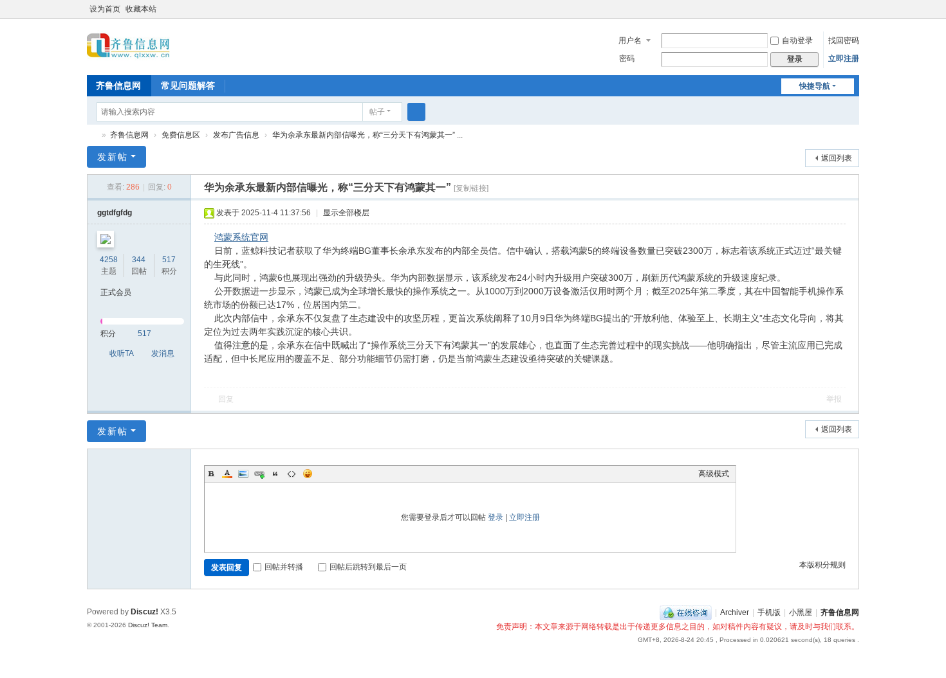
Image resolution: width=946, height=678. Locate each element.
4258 (109, 259)
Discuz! (144, 611)
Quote (275, 473)
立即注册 (843, 58)
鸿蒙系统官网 (241, 237)
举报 (834, 399)
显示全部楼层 (346, 212)
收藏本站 (140, 8)
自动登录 (797, 40)
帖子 (377, 111)
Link (259, 473)
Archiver (734, 612)
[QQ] (686, 612)
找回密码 (843, 40)
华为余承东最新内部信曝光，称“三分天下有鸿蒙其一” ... (367, 134)
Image (243, 473)
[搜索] (416, 112)
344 (138, 259)
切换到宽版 (853, 14)
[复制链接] (471, 188)
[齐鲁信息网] (128, 45)
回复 (226, 399)
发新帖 (112, 157)
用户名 (630, 40)
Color (227, 473)
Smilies (307, 473)
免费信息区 (181, 134)
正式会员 (115, 292)
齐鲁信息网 (118, 85)
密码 (627, 58)
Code (291, 473)
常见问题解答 (188, 85)
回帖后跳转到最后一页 (368, 566)
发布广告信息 (236, 134)
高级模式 (713, 473)
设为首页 (104, 8)
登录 (495, 517)
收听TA (121, 353)
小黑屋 (800, 612)
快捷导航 (814, 86)
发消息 (162, 353)
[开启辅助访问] (841, 9)
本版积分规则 (822, 564)
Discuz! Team (147, 625)
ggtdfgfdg (114, 212)
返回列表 (836, 158)
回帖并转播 (283, 566)
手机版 (769, 612)
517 (169, 259)
